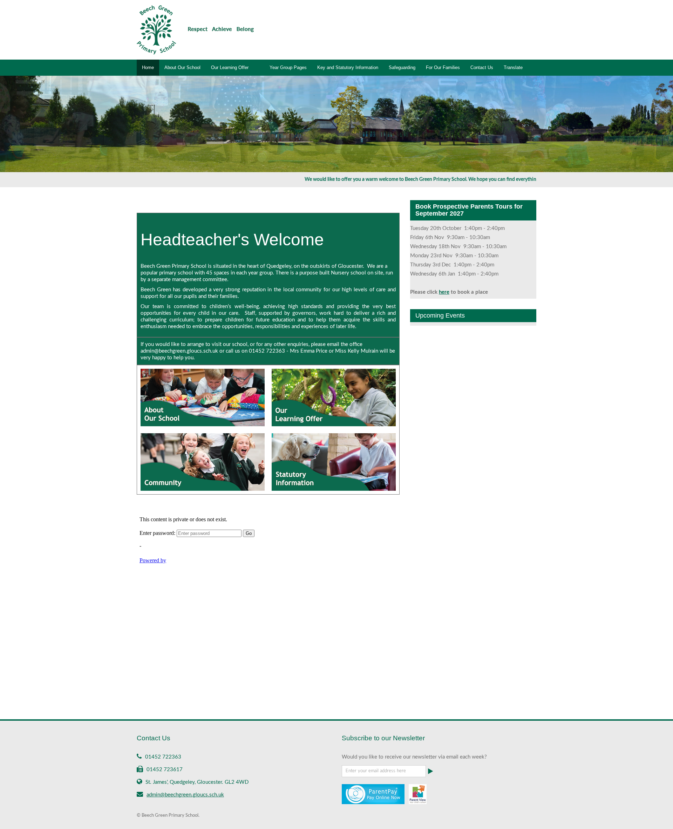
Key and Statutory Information (347, 67)
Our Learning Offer (230, 67)
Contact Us (481, 67)
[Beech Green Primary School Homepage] (195, 29)
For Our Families (443, 67)
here (444, 292)
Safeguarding (402, 67)
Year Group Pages (288, 67)
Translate (513, 67)
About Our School (182, 67)
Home (148, 67)
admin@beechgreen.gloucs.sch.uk (185, 794)
